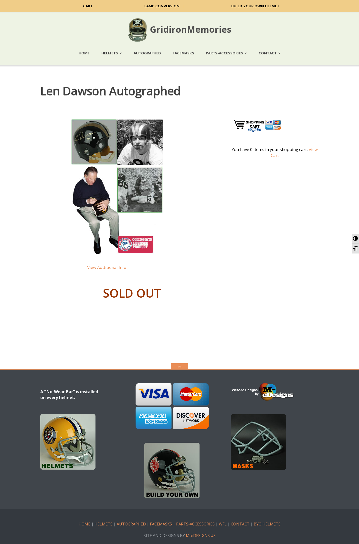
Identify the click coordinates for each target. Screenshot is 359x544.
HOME (84, 524)
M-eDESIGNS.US (201, 535)
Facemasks (183, 52)
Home (84, 52)
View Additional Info (106, 267)
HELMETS (104, 524)
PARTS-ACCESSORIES (195, 524)
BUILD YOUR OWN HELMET (255, 5)
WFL (223, 524)
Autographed (147, 52)
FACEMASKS (161, 524)
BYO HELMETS (267, 524)
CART (88, 5)
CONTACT (240, 524)
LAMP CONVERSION (162, 5)
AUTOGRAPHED (131, 524)
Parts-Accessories (224, 52)
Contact (268, 52)
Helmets (109, 52)
